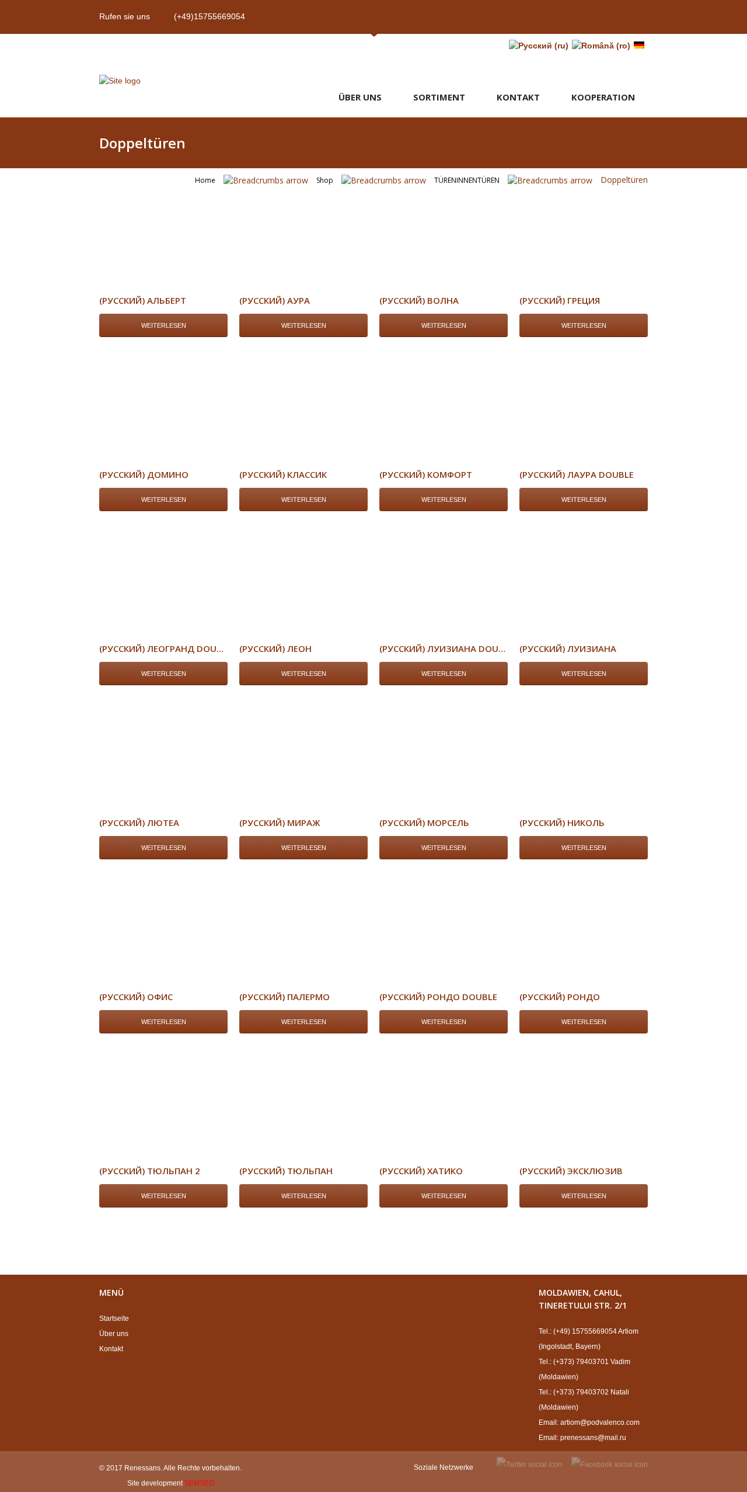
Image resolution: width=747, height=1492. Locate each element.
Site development (155, 1483)
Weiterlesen (163, 325)
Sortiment (439, 97)
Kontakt (518, 97)
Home (205, 180)
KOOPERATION (603, 97)
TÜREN (445, 180)
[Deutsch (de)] (639, 45)
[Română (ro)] (601, 45)
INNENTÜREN (478, 180)
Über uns (360, 97)
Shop (324, 180)
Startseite (114, 1318)
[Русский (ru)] (538, 45)
